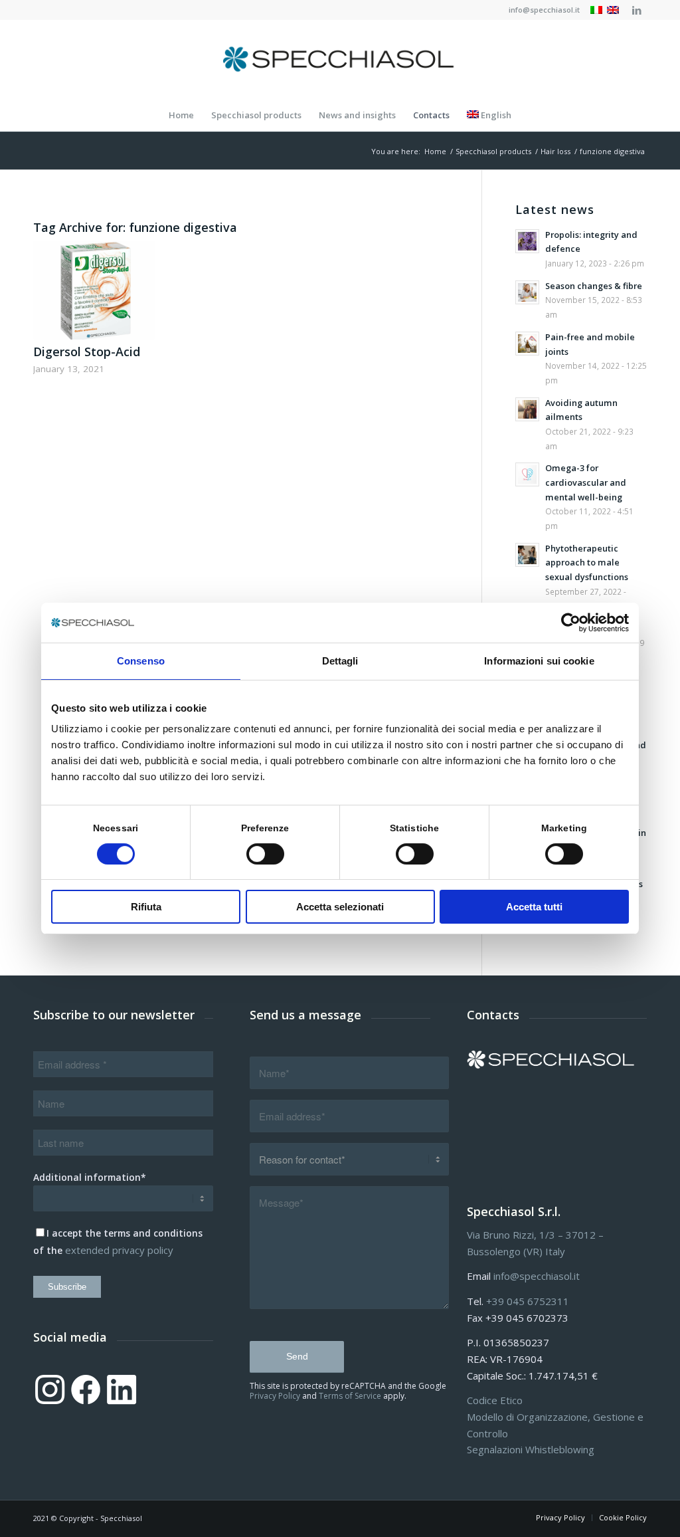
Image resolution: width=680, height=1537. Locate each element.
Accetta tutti (534, 906)
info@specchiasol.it (544, 10)
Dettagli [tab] (340, 660)
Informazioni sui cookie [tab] (539, 660)
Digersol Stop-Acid (86, 351)
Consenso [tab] (141, 660)
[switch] (265, 854)
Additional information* (89, 1177)
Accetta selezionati (340, 906)
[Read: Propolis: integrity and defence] (527, 241)
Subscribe (67, 1287)
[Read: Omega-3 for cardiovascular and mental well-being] (527, 474)
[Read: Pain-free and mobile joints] (527, 344)
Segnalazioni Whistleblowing (530, 1449)
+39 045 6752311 (527, 1301)
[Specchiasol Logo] (340, 59)
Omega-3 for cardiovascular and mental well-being (585, 482)
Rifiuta (146, 906)
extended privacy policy (119, 1250)
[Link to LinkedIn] (637, 10)
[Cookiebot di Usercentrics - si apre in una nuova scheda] (571, 623)
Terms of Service (350, 1395)
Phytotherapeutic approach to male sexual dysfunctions (586, 562)
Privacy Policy (275, 1395)
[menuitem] (541, 10)
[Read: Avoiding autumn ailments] (527, 409)
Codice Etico (495, 1400)
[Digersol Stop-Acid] (94, 290)
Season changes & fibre (593, 286)
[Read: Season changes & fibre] (527, 292)
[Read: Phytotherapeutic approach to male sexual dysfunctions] (527, 555)
